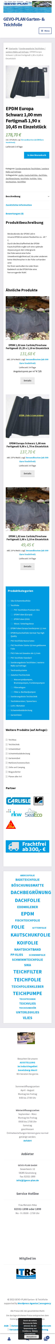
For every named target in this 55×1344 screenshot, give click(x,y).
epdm (21, 175)
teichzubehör (27, 1007)
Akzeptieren (31, 1336)
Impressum (45, 1325)
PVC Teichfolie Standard (21, 657)
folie (40, 178)
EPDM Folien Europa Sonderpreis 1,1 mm (28, 628)
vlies (27, 1017)
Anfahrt (27, 1140)
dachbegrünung (13, 178)
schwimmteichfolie (27, 960)
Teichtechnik (14, 744)
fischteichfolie (27, 920)
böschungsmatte (27, 885)
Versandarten (16, 1329)
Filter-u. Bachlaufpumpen (25, 692)
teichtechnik (27, 999)
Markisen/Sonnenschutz (19, 762)
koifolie (33, 178)
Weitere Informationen (31, 1332)
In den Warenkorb (36, 155)
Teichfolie (15, 605)
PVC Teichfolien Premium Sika (27, 610)
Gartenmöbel (14, 758)
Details (27, 380)
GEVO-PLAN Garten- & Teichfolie (24, 22)
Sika (27, 965)
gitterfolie (39, 927)
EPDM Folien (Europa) (23, 614)
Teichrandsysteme (19, 670)
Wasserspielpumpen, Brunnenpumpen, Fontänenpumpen (29, 681)
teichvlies (27, 1003)
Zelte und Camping (17, 767)
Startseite (13, 48)
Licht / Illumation (18, 705)
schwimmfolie (37, 954)
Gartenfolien (16, 715)
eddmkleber (27, 907)
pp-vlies (16, 955)
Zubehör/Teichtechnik (20, 675)
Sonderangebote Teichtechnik (24, 696)
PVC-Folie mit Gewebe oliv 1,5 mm (25, 653)
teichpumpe (11, 181)
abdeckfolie (27, 875)
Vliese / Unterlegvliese (24, 623)
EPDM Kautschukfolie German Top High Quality (27, 635)
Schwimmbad (14, 749)
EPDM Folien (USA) (22, 619)
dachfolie (43, 175)
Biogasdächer (15, 771)
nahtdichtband (27, 949)
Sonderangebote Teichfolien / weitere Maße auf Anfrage (27, 664)
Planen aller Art (15, 776)
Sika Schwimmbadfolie (21, 600)
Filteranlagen (19, 687)
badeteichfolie (27, 880)
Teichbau (12, 739)
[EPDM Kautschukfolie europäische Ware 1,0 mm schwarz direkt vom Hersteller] (19, 806)
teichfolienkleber (27, 986)
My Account (9, 1339)
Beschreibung (13, 196)
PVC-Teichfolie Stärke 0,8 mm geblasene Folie (28, 647)
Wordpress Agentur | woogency (34, 1303)
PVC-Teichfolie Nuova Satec (22, 640)
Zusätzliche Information (19, 204)
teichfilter (21, 181)
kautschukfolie (31, 175)
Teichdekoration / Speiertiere (24, 701)
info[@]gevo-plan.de (27, 1180)
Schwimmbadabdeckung (21, 710)
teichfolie (25, 178)
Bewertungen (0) (15, 213)
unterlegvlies (27, 1012)
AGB (6, 1325)
